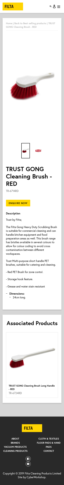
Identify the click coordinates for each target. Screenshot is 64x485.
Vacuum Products (15, 446)
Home (9, 23)
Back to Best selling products (30, 23)
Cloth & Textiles (48, 438)
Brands (15, 442)
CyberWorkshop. (36, 477)
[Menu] (58, 6)
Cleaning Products (15, 450)
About (15, 438)
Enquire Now (18, 203)
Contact (49, 450)
